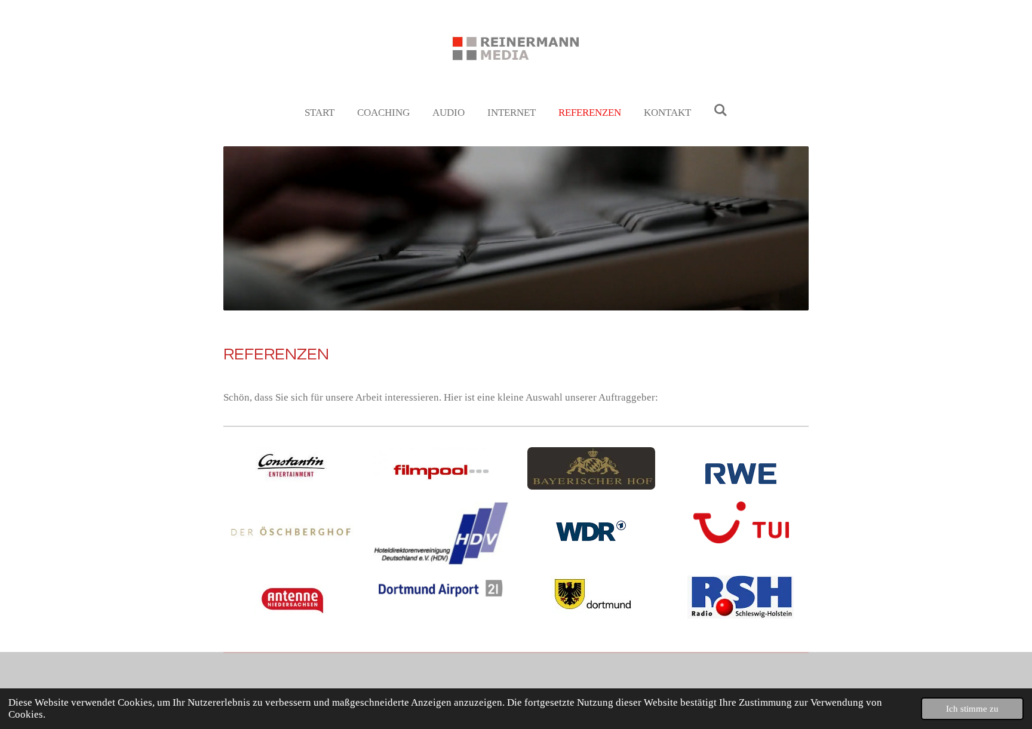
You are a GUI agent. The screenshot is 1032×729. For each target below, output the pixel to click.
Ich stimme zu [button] (972, 708)
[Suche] (720, 111)
